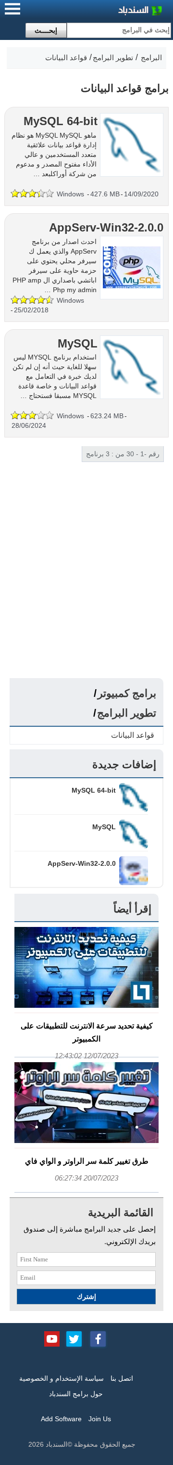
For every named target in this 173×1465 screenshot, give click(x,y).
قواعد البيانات (132, 735)
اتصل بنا (122, 1378)
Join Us (99, 1419)
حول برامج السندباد (76, 1394)
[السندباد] (115, 11)
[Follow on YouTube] (52, 1338)
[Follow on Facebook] (98, 1338)
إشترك (86, 1296)
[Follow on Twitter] (74, 1338)
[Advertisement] (86, 586)
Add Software (61, 1419)
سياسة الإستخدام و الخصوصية (61, 1378)
